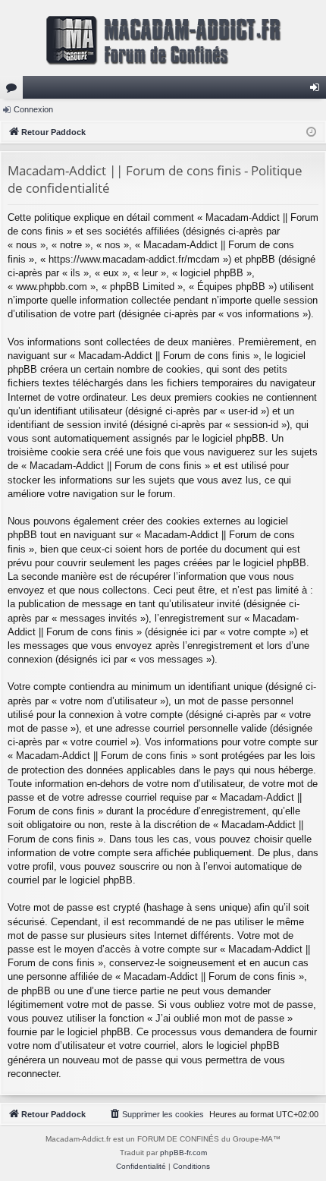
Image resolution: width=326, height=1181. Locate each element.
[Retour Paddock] (163, 38)
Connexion (33, 109)
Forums (14, 90)
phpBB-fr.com (183, 1152)
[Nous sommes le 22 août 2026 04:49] (311, 132)
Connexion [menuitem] (317, 90)
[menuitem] (156, 1114)
